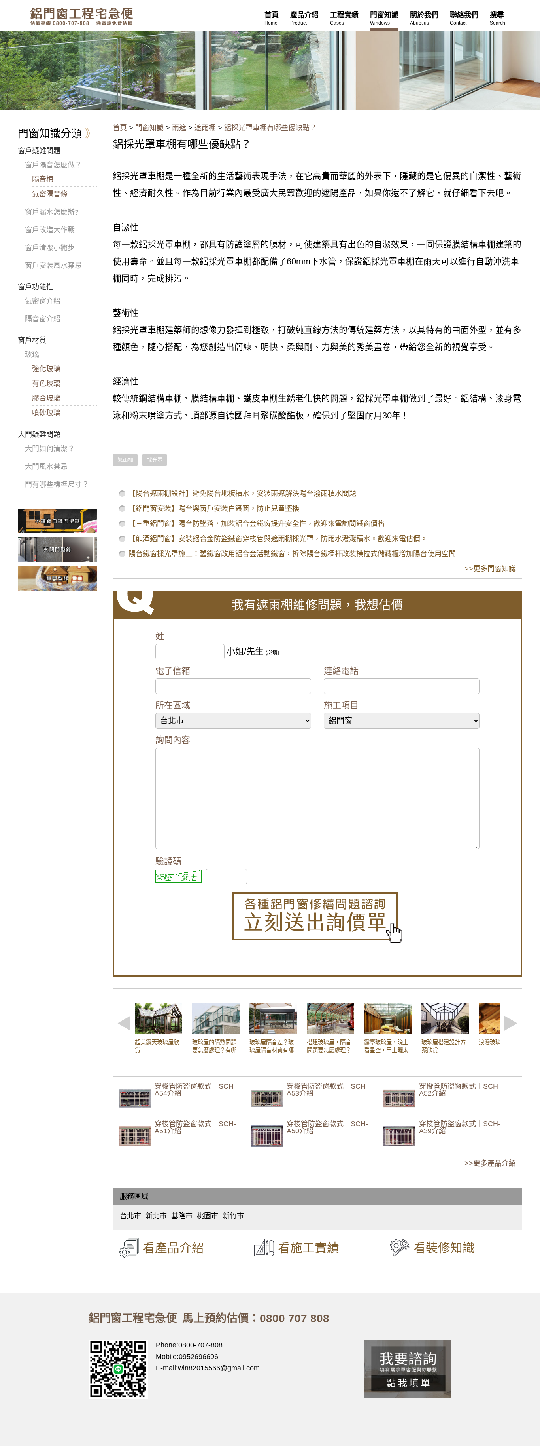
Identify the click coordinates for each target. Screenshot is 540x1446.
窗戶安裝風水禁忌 (53, 266)
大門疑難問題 (39, 435)
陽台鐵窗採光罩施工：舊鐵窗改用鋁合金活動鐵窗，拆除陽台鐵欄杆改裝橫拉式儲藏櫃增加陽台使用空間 (292, 554)
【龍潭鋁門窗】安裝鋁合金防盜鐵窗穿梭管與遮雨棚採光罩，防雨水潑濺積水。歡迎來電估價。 (277, 539)
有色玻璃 (46, 384)
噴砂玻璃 (46, 413)
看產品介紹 (173, 1247)
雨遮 (179, 128)
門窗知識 (149, 128)
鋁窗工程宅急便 (81, 16)
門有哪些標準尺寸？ (57, 484)
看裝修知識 (444, 1247)
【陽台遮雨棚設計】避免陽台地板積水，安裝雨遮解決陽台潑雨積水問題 (242, 494)
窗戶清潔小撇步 (50, 248)
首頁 (120, 128)
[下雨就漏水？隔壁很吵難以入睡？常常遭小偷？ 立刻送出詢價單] (317, 917)
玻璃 (32, 355)
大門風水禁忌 (46, 467)
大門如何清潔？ (50, 449)
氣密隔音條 (50, 194)
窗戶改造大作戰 (50, 230)
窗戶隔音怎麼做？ (53, 165)
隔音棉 (42, 179)
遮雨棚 (205, 128)
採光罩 (154, 460)
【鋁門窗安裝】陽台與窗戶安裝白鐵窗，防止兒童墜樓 (213, 509)
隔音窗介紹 (42, 319)
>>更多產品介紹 (490, 1163)
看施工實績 (308, 1247)
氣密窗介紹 (42, 301)
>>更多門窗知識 (490, 568)
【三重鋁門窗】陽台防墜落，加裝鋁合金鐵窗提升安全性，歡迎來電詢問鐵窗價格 (256, 524)
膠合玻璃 (46, 398)
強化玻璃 (46, 369)
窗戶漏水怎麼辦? (52, 212)
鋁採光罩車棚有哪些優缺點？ (270, 128)
